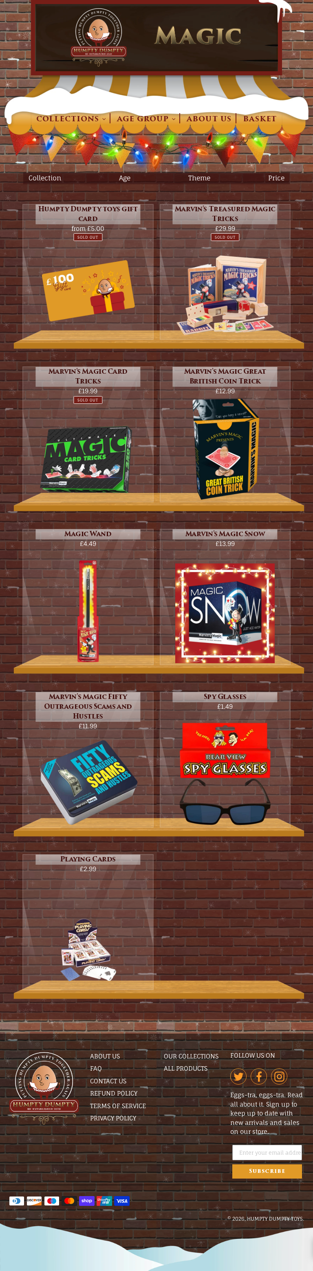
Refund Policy (113, 1093)
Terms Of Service (118, 1106)
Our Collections (191, 1056)
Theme (199, 178)
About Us (105, 1056)
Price (276, 178)
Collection (45, 178)
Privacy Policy (113, 1118)
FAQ (96, 1068)
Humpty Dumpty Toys (275, 1219)
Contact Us (108, 1081)
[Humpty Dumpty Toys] (44, 1122)
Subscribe (267, 1171)
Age (124, 178)
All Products (185, 1068)
